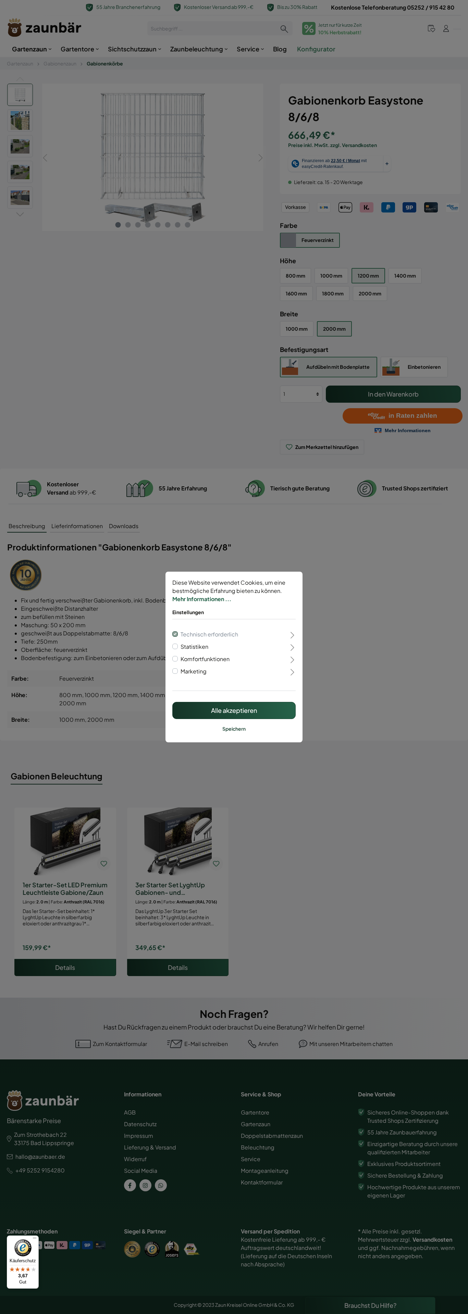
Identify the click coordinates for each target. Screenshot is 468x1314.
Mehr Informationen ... (201, 599)
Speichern (234, 729)
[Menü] (34, 1240)
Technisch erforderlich (209, 634)
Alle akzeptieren (234, 710)
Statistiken (194, 646)
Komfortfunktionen (205, 658)
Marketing (194, 671)
